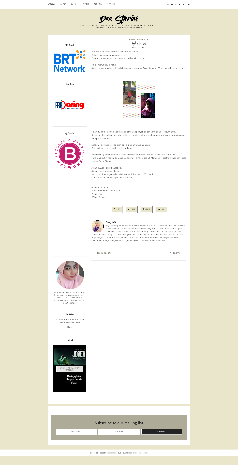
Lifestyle (85, 4)
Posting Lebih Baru (104, 253)
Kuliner (74, 4)
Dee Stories (112, 453)
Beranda (51, 4)
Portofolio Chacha (139, 39)
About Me (63, 4)
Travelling (111, 4)
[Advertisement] (70, 215)
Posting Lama (175, 253)
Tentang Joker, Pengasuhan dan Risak (70, 369)
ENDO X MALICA (141, 453)
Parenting (98, 4)
